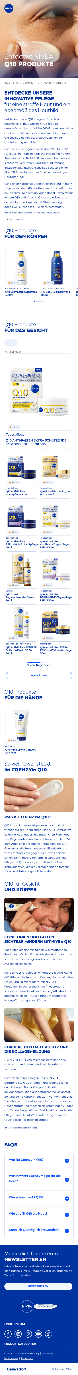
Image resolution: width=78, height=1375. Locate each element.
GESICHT (46, 83)
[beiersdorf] (16, 1369)
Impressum (27, 1358)
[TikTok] (48, 1334)
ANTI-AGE (61, 83)
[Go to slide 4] (41, 301)
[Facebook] (8, 1334)
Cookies (8, 1353)
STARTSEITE (11, 83)
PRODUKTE (29, 83)
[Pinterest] (28, 1334)
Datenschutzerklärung (27, 1353)
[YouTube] (38, 1334)
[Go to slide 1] (34, 301)
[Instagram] (18, 1334)
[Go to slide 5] (43, 301)
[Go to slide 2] (37, 301)
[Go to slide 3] (39, 301)
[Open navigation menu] (68, 8)
